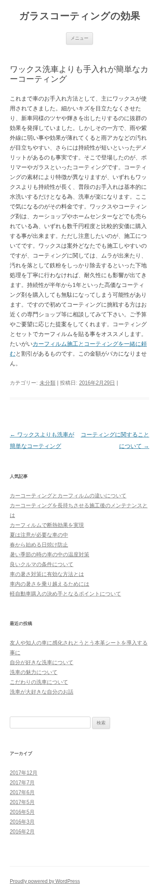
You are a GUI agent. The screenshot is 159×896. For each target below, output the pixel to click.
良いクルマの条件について (41, 564)
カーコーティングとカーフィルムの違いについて (68, 496)
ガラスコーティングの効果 (79, 15)
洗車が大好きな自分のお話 (41, 692)
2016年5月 (22, 812)
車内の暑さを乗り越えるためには (49, 584)
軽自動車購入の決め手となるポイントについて (65, 594)
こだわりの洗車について (39, 682)
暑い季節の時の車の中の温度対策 (49, 554)
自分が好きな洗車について (41, 662)
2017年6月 (22, 792)
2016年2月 (22, 832)
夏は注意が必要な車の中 (39, 535)
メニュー (79, 38)
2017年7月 (22, 783)
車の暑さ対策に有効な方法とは (47, 574)
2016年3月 (22, 822)
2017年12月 (24, 773)
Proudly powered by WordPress (45, 881)
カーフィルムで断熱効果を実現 (47, 525)
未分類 (47, 383)
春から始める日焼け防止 (39, 545)
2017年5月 (22, 802)
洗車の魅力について (33, 672)
